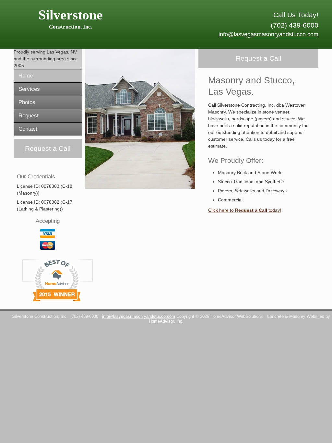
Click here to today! (244, 210)
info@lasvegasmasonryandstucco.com (268, 34)
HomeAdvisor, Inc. (166, 321)
